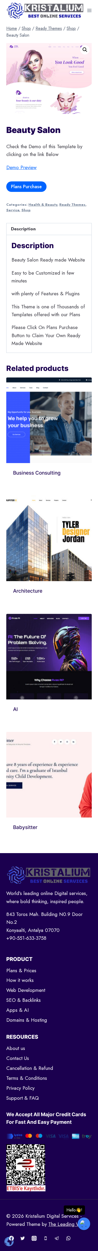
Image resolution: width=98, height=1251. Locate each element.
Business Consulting (37, 473)
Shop (26, 210)
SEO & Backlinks (23, 1000)
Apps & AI (17, 1010)
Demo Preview (21, 167)
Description (23, 229)
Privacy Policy (20, 1088)
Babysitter (25, 827)
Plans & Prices (21, 970)
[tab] (49, 229)
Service (12, 210)
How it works (20, 980)
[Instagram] (34, 1238)
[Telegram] (57, 1238)
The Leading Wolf (67, 1224)
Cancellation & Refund (29, 1068)
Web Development (25, 990)
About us (15, 1048)
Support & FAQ (22, 1098)
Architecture (27, 591)
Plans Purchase (26, 186)
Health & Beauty (42, 204)
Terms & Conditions (26, 1078)
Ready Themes (72, 204)
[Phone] (45, 1238)
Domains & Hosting (26, 1020)
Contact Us (17, 1058)
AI (15, 709)
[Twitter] (23, 1238)
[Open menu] (89, 10)
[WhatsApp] (68, 1238)
